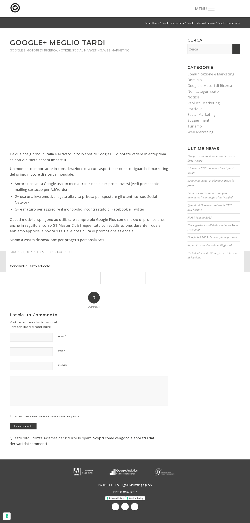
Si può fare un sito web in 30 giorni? (210, 245)
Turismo (195, 126)
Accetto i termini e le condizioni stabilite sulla (47, 416)
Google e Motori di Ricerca (33, 50)
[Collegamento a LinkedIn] (231, 9)
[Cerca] (188, 8)
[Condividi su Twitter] (44, 278)
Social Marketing (87, 50)
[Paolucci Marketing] (39, 8)
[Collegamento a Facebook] (226, 9)
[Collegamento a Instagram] (237, 9)
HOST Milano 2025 (200, 217)
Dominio (195, 79)
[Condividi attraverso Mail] (157, 278)
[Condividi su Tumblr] (134, 278)
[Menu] (203, 8)
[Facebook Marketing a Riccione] (3, 261)
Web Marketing (116, 50)
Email (61, 350)
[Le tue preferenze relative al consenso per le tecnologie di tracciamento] (7, 516)
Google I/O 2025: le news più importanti (212, 237)
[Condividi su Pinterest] (89, 278)
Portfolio (195, 108)
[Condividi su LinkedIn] (112, 278)
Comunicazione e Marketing (211, 74)
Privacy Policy (71, 416)
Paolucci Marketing (204, 103)
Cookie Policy (136, 498)
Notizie (64, 50)
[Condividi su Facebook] (21, 278)
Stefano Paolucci (57, 252)
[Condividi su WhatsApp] (66, 278)
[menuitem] (188, 8)
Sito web (62, 364)
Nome (62, 336)
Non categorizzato (203, 91)
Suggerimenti (199, 120)
